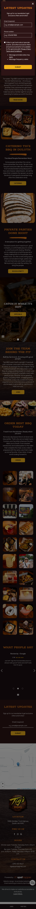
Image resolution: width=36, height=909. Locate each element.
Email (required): (9, 21)
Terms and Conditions (14, 51)
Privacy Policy (26, 49)
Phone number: (9, 31)
